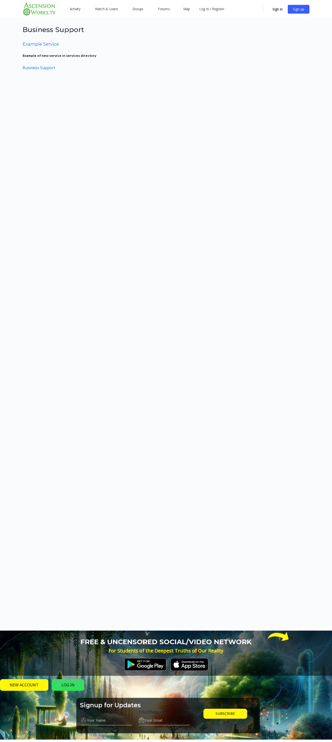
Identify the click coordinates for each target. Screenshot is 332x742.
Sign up (298, 9)
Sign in (277, 9)
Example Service (41, 44)
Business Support (39, 67)
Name (86, 712)
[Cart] (267, 9)
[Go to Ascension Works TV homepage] (39, 8)
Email (153, 712)
